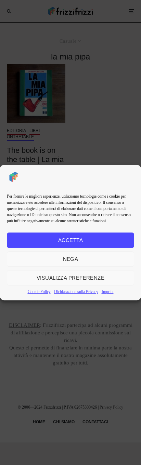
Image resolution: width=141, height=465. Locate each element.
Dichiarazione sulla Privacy (76, 291)
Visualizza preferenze (70, 278)
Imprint (108, 291)
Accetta (70, 240)
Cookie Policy (39, 291)
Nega (70, 259)
